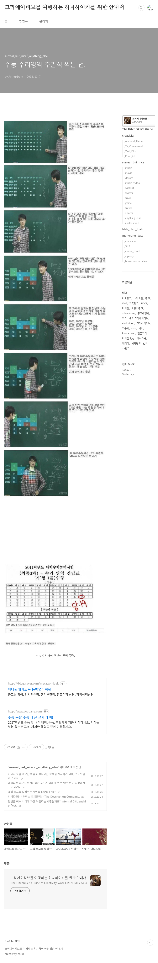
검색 (141, 8)
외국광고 (134, 303)
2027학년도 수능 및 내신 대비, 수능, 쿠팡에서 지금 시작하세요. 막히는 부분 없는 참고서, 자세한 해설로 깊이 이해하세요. (53, 724)
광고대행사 (143, 313)
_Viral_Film (130, 151)
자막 (124, 318)
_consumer (130, 241)
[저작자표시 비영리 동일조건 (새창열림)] (49, 747)
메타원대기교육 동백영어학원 (29, 689)
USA (133, 328)
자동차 (125, 328)
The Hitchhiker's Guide (137, 129)
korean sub (128, 333)
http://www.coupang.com (25, 711)
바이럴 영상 (128, 338)
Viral (124, 303)
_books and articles (135, 261)
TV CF (144, 303)
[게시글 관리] (23, 747)
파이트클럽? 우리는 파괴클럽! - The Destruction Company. (44, 796)
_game (128, 203)
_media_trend (132, 251)
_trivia (127, 198)
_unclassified (131, 223)
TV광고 (125, 348)
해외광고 (136, 343)
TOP (150, 942)
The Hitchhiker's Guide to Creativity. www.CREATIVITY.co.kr (48, 883)
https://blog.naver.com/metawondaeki (33, 683)
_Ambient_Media (133, 141)
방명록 (23, 21)
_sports (128, 213)
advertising (128, 313)
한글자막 (142, 333)
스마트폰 (138, 298)
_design (128, 178)
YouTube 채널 (12, 941)
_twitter (128, 193)
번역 (145, 343)
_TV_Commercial (133, 146)
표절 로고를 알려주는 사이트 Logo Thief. (32, 792)
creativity (128, 135)
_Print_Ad (129, 156)
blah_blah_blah (132, 229)
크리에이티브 (143, 323)
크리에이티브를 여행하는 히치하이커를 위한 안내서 (64, 7)
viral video (128, 323)
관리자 (43, 21)
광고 (147, 298)
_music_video (132, 183)
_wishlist (129, 188)
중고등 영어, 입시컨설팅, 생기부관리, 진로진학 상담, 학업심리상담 (51, 694)
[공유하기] (18, 747)
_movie (128, 173)
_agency (129, 256)
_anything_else (47, 767)
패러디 (125, 343)
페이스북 (141, 338)
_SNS (127, 246)
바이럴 (125, 308)
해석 (141, 328)
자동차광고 (137, 308)
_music (128, 168)
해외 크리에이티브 (138, 318)
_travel (128, 208)
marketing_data (132, 235)
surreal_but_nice (21, 767)
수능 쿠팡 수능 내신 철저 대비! (30, 717)
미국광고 (126, 298)
